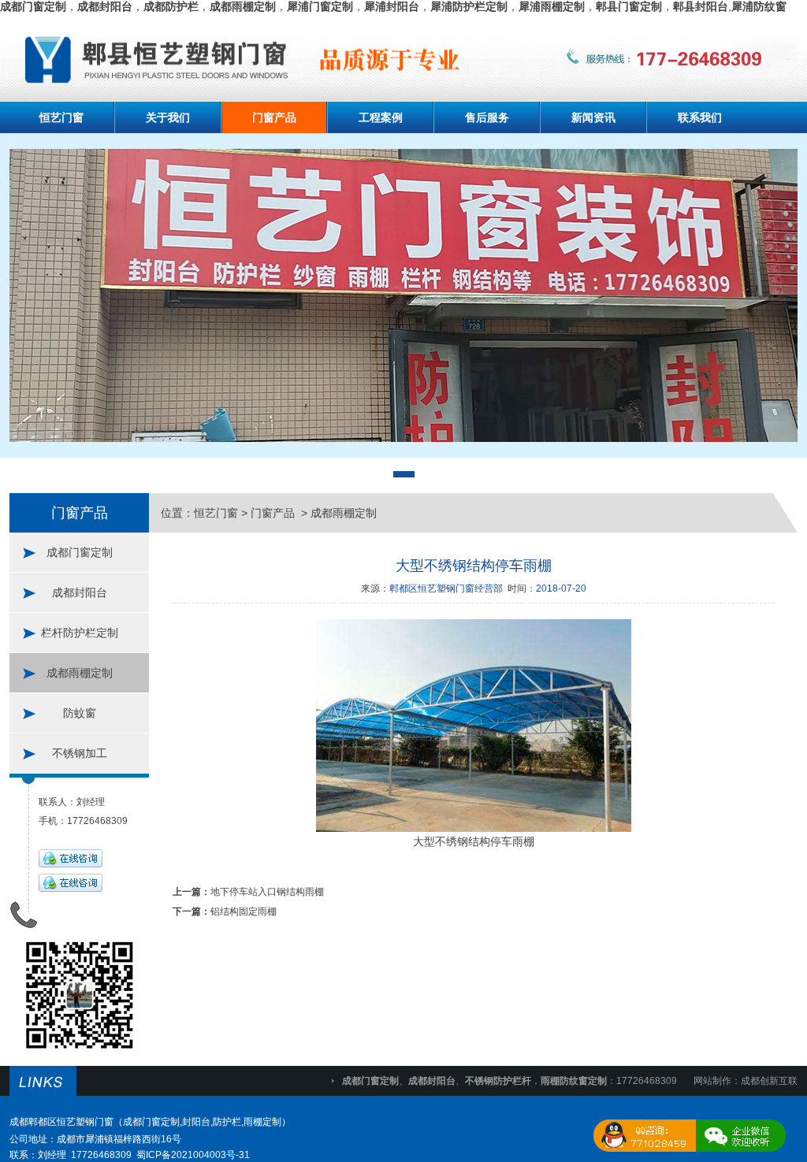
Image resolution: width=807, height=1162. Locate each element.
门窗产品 (274, 117)
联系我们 (700, 117)
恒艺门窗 (61, 117)
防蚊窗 (79, 713)
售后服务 (487, 117)
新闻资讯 (593, 117)
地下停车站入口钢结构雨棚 (267, 891)
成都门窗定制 (79, 552)
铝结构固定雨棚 (243, 911)
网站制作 (712, 1080)
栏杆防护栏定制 (79, 632)
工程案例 (381, 117)
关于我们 (168, 117)
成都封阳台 (79, 592)
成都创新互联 (769, 1080)
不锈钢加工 (79, 753)
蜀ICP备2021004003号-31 (193, 1154)
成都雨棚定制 (79, 672)
